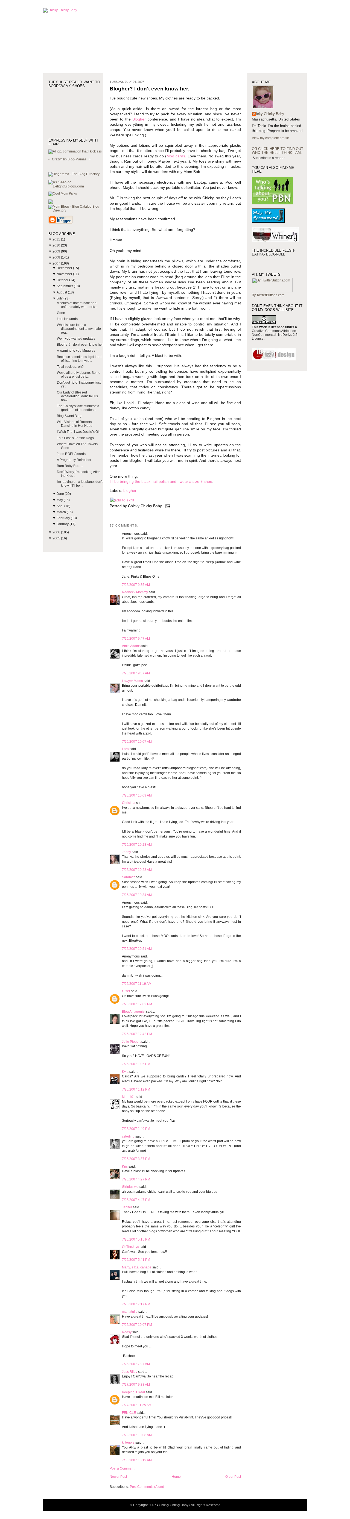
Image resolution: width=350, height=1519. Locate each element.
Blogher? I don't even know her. (80, 344)
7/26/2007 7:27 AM (136, 1364)
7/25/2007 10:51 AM (137, 949)
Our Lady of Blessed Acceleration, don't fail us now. (77, 396)
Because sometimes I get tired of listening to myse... (79, 359)
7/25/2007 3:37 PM (136, 1159)
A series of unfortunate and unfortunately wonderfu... (77, 305)
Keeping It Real (133, 1392)
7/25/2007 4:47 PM (136, 1200)
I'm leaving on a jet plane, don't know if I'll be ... (80, 483)
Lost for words (67, 319)
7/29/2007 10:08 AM (137, 1435)
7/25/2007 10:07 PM (137, 1325)
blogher (129, 491)
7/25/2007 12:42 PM (137, 1034)
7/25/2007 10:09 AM (137, 795)
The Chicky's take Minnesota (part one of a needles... (78, 408)
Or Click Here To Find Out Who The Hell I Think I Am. (277, 151)
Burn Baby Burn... (70, 466)
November (65, 274)
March (62, 512)
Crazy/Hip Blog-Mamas (69, 159)
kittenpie (128, 1442)
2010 (56, 245)
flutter (126, 991)
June (61, 494)
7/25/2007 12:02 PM (137, 1004)
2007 (56, 263)
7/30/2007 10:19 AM (137, 1460)
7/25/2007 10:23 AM (137, 845)
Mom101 (128, 1097)
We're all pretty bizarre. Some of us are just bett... (78, 374)
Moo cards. (176, 156)
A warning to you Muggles (76, 350)
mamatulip (130, 1312)
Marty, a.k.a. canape (136, 1267)
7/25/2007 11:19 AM (136, 984)
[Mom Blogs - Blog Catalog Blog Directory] (75, 210)
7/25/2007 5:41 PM (136, 1260)
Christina (128, 803)
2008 (56, 257)
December (65, 268)
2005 (56, 538)
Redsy (127, 1332)
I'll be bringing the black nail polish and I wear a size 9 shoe (161, 482)
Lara (125, 749)
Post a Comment (122, 1468)
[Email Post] (167, 506)
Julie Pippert (131, 1042)
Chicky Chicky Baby (268, 114)
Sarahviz (128, 877)
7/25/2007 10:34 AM (137, 895)
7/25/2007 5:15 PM (136, 1239)
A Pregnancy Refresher (74, 460)
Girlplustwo (130, 1187)
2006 (56, 532)
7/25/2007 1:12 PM (136, 1089)
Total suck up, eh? (70, 367)
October (63, 280)
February (64, 518)
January (63, 524)
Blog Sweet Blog (69, 416)
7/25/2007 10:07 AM (137, 742)
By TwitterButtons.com (268, 295)
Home (176, 1477)
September (65, 286)
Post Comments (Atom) (147, 1487)
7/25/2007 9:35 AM (136, 585)
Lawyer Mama (132, 681)
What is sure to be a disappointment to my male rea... (79, 328)
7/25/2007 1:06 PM (136, 1064)
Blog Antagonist (133, 1011)
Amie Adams (131, 646)
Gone (61, 313)
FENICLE (129, 1413)
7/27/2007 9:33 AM (136, 1384)
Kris (125, 1166)
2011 (56, 239)
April (60, 506)
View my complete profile (270, 138)
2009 (56, 251)
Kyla (125, 1072)
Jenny (126, 852)
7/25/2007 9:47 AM (136, 638)
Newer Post (118, 1477)
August (62, 292)
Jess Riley (129, 1372)
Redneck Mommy (135, 592)
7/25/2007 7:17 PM (136, 1304)
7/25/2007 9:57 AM (136, 673)
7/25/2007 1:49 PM (136, 1129)
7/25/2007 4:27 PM (136, 1179)
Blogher (139, 119)
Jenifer (127, 1207)
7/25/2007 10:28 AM (137, 870)
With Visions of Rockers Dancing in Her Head (74, 424)
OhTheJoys (130, 1247)
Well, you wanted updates (76, 338)
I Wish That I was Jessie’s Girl (79, 432)
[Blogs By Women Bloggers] (50, 203)
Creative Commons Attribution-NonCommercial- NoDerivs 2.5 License (275, 334)
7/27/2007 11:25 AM (136, 1405)
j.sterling (128, 1136)
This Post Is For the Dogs (75, 438)
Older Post (233, 1477)
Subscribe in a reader (269, 158)
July (60, 298)
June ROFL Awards (71, 454)
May (60, 500)
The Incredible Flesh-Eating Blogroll (273, 252)
